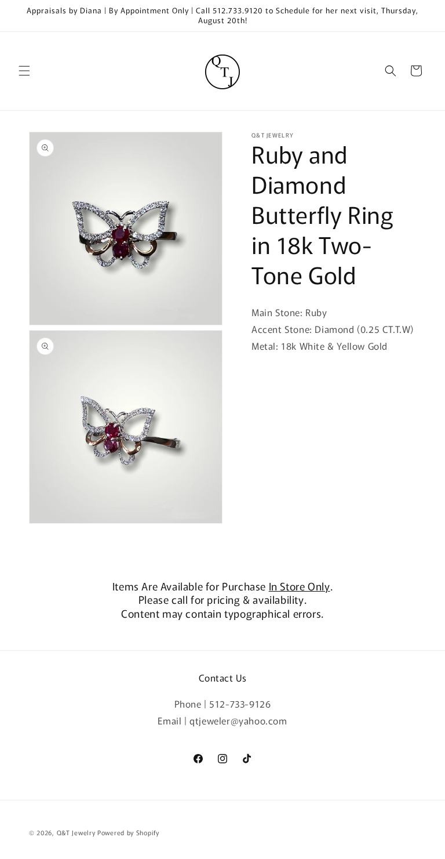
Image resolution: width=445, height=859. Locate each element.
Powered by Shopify (128, 832)
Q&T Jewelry (76, 832)
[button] (24, 71)
